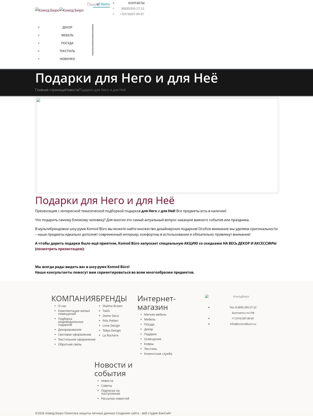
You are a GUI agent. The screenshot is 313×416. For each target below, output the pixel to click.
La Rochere (110, 335)
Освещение (152, 339)
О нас (62, 306)
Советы (106, 386)
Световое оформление (74, 334)
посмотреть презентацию (59, 248)
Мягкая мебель (155, 314)
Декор (67, 27)
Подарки (150, 334)
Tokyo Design (112, 330)
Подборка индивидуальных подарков (70, 322)
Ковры (149, 344)
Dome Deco (111, 316)
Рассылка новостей (115, 398)
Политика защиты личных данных (89, 413)
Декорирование (70, 330)
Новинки (67, 59)
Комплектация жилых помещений (74, 312)
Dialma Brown (113, 306)
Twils (106, 311)
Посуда (67, 43)
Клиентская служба (158, 354)
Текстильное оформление (77, 339)
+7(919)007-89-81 (132, 14)
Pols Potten (110, 321)
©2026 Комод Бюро (49, 413)
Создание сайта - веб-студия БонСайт (143, 413)
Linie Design (111, 325)
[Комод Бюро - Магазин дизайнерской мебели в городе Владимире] (59, 9)
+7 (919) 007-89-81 (243, 318)
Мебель (67, 35)
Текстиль (67, 51)
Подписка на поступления (110, 392)
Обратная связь (70, 344)
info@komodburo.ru (243, 324)
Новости (107, 381)
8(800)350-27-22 (133, 8)
